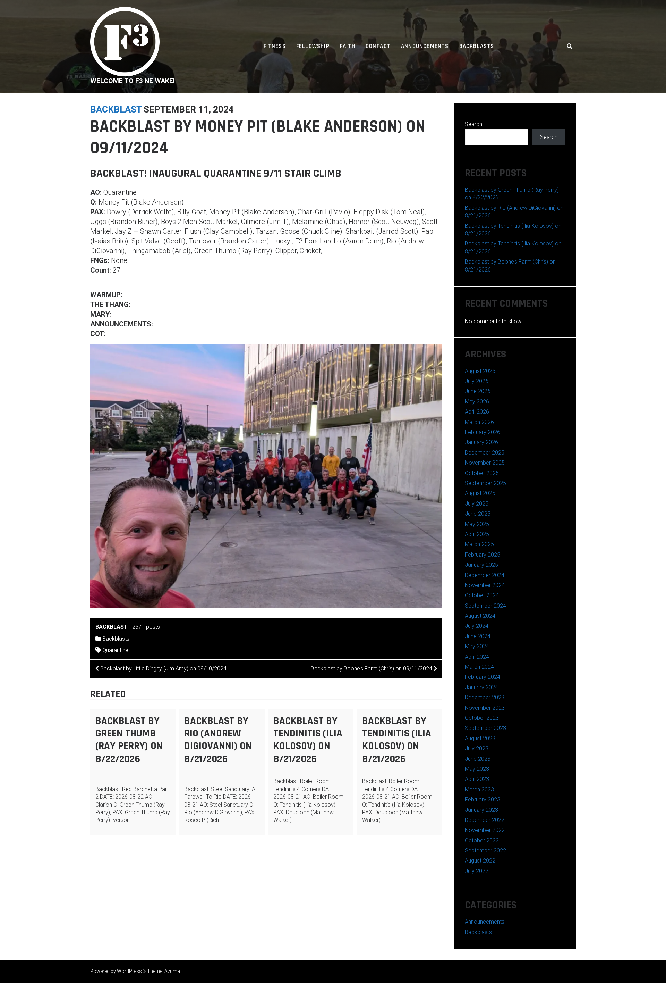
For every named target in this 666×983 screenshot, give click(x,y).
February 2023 (482, 799)
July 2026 (476, 381)
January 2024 (481, 687)
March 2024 (479, 667)
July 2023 (476, 748)
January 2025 (481, 564)
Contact (378, 46)
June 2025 (477, 513)
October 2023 (482, 718)
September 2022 (485, 850)
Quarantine (115, 650)
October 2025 (482, 473)
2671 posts (146, 627)
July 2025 (476, 503)
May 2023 (477, 769)
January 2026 (481, 442)
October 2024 (482, 595)
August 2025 (480, 493)
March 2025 (479, 544)
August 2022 (480, 860)
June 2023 (477, 759)
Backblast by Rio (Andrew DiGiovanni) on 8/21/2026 (218, 740)
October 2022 (482, 840)
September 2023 (485, 728)
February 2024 (482, 677)
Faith (347, 46)
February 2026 (482, 432)
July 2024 (476, 626)
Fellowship (313, 46)
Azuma (172, 971)
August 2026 (480, 371)
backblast (116, 109)
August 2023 (480, 738)
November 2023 (485, 708)
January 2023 (481, 810)
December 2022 (484, 820)
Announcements (425, 46)
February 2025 (482, 554)
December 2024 (484, 575)
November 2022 (485, 830)
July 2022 (476, 871)
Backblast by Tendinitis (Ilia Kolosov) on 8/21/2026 (307, 740)
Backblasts (476, 46)
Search (473, 124)
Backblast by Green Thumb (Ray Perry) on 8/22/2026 (129, 740)
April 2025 (477, 534)
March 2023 (479, 789)
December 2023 (484, 697)
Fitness (275, 46)
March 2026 (479, 422)
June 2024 (477, 636)
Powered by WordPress (116, 971)
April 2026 (477, 411)
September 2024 (485, 605)
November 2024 (485, 585)
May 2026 (477, 401)
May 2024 (477, 646)
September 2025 (485, 483)
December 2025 (484, 452)
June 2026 (477, 391)
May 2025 (477, 524)
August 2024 (480, 616)
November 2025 (485, 462)
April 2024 (477, 656)
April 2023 (477, 779)
